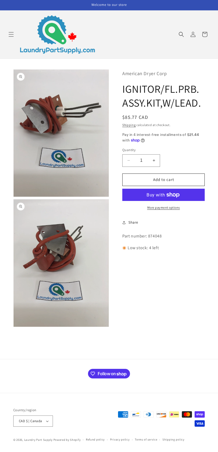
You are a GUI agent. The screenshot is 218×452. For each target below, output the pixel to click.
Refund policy (95, 439)
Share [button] (133, 222)
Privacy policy (120, 439)
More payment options (163, 207)
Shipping (129, 125)
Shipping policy (173, 439)
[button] (11, 34)
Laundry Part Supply (38, 440)
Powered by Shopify (67, 440)
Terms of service (146, 439)
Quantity (129, 150)
